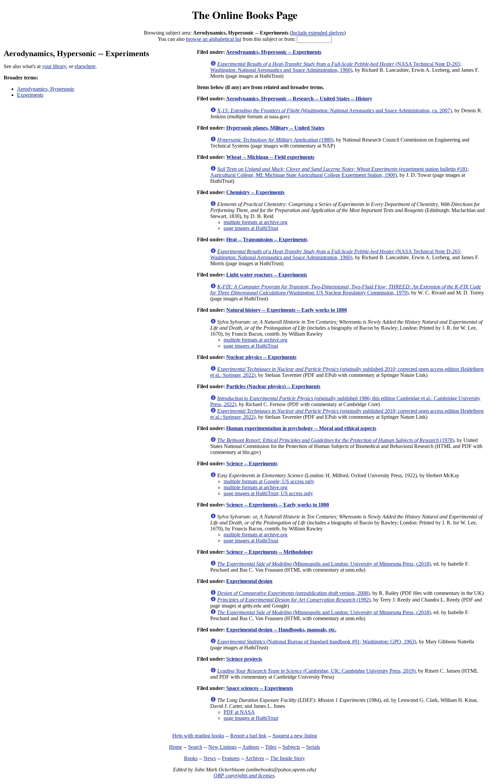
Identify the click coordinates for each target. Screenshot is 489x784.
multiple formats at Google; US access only (269, 481)
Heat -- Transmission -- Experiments (266, 239)
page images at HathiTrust (251, 228)
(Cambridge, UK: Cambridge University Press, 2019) (316, 671)
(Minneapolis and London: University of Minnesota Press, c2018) (324, 564)
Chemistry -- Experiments (255, 192)
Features (231, 758)
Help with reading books (198, 735)
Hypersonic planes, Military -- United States (275, 128)
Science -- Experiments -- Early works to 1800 (277, 504)
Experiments (30, 95)
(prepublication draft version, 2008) (293, 593)
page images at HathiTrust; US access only (268, 493)
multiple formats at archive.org (255, 222)
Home (175, 747)
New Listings (222, 747)
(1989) (275, 140)
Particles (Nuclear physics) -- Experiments (273, 386)
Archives (254, 758)
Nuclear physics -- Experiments (261, 357)
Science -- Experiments (251, 463)
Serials (313, 747)
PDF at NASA (239, 712)
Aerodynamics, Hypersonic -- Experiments (273, 52)
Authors (250, 747)
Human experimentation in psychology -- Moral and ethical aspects (301, 428)
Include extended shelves (317, 33)
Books (191, 758)
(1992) (294, 600)
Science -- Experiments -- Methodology (269, 552)
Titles (270, 747)
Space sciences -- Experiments (259, 688)
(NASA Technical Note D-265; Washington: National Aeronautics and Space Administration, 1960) (335, 67)
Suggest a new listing (294, 735)
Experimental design (249, 581)
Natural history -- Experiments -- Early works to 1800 (286, 310)
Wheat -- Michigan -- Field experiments (270, 157)
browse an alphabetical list (213, 39)
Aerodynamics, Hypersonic (46, 89)
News (210, 758)
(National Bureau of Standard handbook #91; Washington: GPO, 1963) (316, 641)
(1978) (335, 440)
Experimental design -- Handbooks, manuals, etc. (281, 629)
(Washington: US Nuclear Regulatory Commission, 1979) (345, 289)
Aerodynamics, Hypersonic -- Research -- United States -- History (299, 98)
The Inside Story (287, 758)
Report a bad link (248, 735)
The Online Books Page (244, 15)
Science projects (244, 659)
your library (54, 66)
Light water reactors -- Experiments (266, 275)
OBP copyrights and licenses (244, 775)
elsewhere (85, 66)
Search (195, 747)
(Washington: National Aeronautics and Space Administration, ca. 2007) (334, 110)
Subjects (291, 747)
